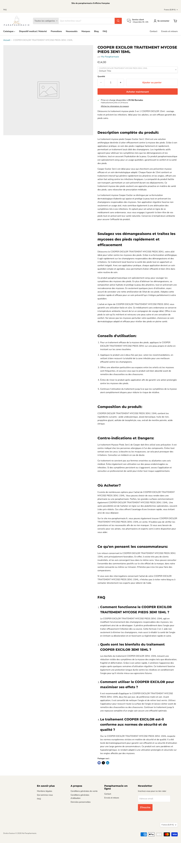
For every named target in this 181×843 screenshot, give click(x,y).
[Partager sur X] (103, 762)
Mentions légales (44, 791)
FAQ (5, 10)
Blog (96, 31)
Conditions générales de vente (84, 791)
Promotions (56, 31)
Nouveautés (72, 31)
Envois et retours (169, 31)
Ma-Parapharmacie (110, 56)
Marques (85, 31)
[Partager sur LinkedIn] (107, 762)
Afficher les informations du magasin (115, 106)
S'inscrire (145, 807)
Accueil (6, 40)
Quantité (101, 76)
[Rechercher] (118, 21)
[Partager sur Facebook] (99, 762)
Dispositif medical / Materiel (33, 31)
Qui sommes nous (45, 795)
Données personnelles (80, 802)
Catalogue (8, 31)
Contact (153, 31)
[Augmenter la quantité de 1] (120, 82)
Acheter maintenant (137, 91)
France (170, 9)
